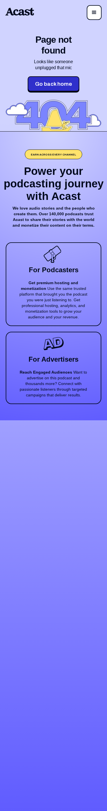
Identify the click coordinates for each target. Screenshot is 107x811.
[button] (94, 12)
